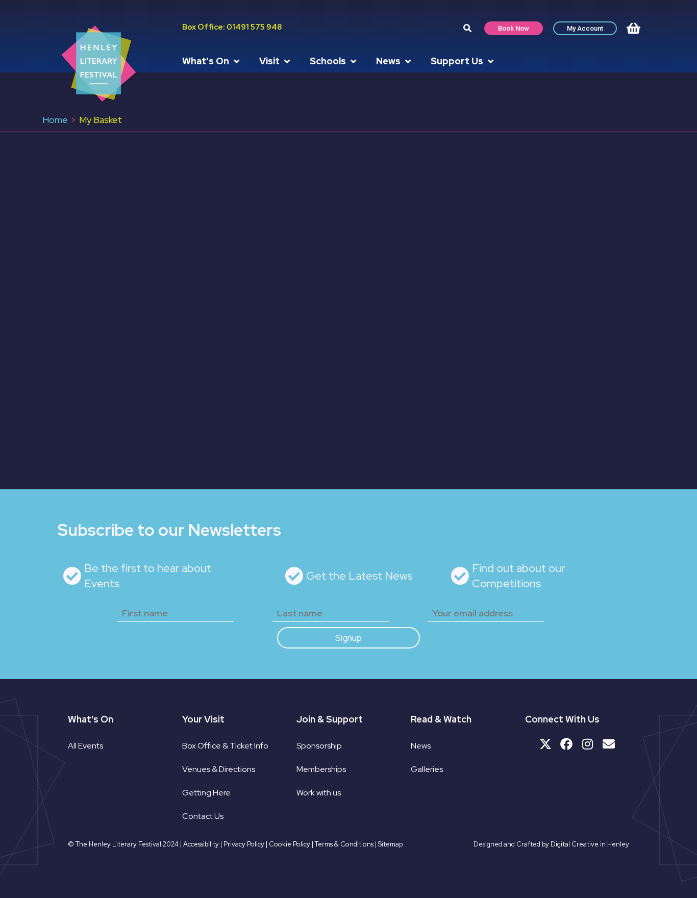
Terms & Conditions (344, 844)
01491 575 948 (254, 27)
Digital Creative (575, 844)
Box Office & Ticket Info (225, 745)
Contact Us (202, 816)
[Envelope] (608, 744)
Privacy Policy (243, 844)
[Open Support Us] (490, 61)
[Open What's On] (236, 61)
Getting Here (206, 792)
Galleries (427, 769)
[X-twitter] (545, 744)
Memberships (321, 769)
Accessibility (201, 844)
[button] (467, 28)
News (421, 745)
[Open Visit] (286, 61)
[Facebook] (566, 744)
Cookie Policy (289, 844)
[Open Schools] (353, 61)
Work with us (318, 792)
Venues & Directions (218, 769)
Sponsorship (319, 745)
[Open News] (407, 61)
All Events (85, 745)
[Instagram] (588, 744)
